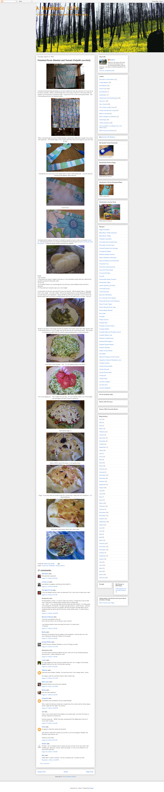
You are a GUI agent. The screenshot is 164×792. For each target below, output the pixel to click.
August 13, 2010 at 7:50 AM (49, 656)
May (100, 422)
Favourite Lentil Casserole (107, 267)
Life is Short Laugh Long (106, 107)
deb (43, 711)
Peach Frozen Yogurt (105, 304)
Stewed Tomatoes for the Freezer (109, 357)
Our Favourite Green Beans (107, 298)
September (102, 447)
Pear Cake (102, 313)
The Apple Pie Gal (47, 590)
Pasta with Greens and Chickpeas (109, 301)
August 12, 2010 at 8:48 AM (49, 586)
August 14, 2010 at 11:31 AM (50, 678)
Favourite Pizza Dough (106, 270)
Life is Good (102, 104)
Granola (101, 276)
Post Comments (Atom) (69, 776)
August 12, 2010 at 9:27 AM (49, 594)
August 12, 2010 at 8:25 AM (49, 578)
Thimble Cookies (104, 363)
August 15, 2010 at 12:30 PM (50, 686)
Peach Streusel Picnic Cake (107, 307)
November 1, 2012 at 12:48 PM (50, 760)
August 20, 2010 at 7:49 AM (49, 751)
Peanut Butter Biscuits (105, 310)
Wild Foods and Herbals (106, 130)
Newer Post (41, 772)
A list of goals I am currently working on (120, 590)
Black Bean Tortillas (105, 236)
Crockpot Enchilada (105, 251)
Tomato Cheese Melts (105, 366)
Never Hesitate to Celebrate (107, 116)
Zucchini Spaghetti (104, 388)
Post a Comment (44, 763)
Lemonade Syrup (104, 288)
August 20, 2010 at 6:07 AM (49, 740)
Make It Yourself (104, 113)
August (101, 450)
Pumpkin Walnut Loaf (105, 335)
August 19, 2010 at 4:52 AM (49, 723)
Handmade (52, 565)
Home (66, 772)
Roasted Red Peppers (106, 341)
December (102, 438)
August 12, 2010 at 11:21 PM (50, 646)
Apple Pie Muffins (104, 229)
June (100, 419)
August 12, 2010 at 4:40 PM (49, 628)
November (102, 441)
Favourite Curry (104, 264)
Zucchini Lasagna (104, 381)
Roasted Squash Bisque (106, 344)
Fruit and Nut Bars (104, 273)
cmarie (44, 660)
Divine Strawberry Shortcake (107, 257)
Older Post (89, 772)
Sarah (43, 727)
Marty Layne (45, 682)
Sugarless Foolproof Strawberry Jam (110, 360)
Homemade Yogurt (105, 282)
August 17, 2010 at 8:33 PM (49, 694)
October (101, 444)
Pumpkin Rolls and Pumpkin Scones (110, 332)
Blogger (91, 788)
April (100, 425)
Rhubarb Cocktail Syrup (106, 338)
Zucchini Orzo (103, 385)
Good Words (103, 92)
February (102, 431)
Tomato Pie (102, 375)
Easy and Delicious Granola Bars (109, 260)
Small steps (102, 119)
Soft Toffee (102, 354)
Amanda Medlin (46, 642)
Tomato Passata (104, 369)
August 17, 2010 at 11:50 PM (50, 708)
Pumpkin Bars (103, 322)
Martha (44, 632)
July (100, 453)
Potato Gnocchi (103, 319)
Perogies (102, 316)
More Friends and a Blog (106, 603)
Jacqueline (45, 698)
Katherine (44, 670)
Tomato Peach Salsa (105, 372)
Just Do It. (102, 101)
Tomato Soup (103, 378)
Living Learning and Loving (107, 110)
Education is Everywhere (106, 79)
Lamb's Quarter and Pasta (107, 285)
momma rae (45, 582)
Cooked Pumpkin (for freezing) (108, 248)
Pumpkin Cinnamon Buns (106, 326)
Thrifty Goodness (60, 565)
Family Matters (103, 82)
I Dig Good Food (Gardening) (108, 98)
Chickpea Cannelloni (105, 239)
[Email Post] (58, 563)
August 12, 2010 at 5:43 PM (49, 638)
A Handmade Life (57, 8)
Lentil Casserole (104, 291)
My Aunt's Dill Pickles (105, 295)
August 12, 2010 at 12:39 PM (50, 613)
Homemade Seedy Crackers (107, 279)
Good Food (45, 565)
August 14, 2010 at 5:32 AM (49, 666)
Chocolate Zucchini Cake (106, 245)
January (101, 435)
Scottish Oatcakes (104, 347)
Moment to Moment (47, 617)
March (101, 428)
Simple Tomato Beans (105, 350)
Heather (44, 743)
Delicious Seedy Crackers (107, 254)
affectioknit (45, 573)
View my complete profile (106, 70)
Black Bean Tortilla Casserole (108, 233)
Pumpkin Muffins (104, 329)
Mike (43, 755)
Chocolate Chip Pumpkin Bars (108, 242)
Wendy (44, 690)
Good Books (103, 85)
